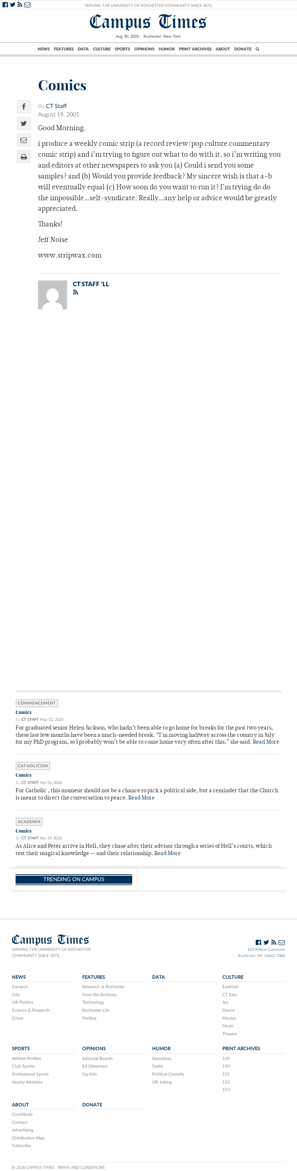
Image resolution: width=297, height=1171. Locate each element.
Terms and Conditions (81, 1168)
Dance (228, 1010)
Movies (229, 1018)
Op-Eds (89, 1074)
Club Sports (23, 1066)
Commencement (37, 703)
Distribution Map (28, 1138)
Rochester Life (95, 1010)
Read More (266, 742)
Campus (20, 987)
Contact (19, 1122)
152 (226, 1082)
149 (226, 1058)
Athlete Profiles (26, 1058)
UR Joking (162, 1082)
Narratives (161, 1058)
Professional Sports (30, 1074)
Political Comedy (168, 1074)
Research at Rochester (103, 987)
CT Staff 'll (91, 284)
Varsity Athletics (27, 1082)
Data (83, 49)
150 (226, 1066)
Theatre (229, 1034)
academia (29, 822)
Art (225, 1002)
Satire (157, 1066)
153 (226, 1090)
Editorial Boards (97, 1058)
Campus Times (148, 21)
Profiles (89, 1018)
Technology (93, 1002)
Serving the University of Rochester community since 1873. (51, 953)
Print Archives (195, 49)
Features (64, 49)
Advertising (22, 1130)
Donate (242, 49)
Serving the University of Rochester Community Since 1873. (149, 6)
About (223, 49)
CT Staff (56, 106)
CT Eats (229, 995)
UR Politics (22, 1002)
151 (226, 1074)
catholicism (33, 766)
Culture (101, 49)
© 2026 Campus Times (33, 1168)
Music (228, 1026)
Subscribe (21, 1145)
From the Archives (99, 995)
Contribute (22, 1114)
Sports (122, 49)
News (44, 49)
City (16, 995)
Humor (167, 49)
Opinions (144, 49)
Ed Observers (95, 1066)
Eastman (230, 987)
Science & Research (31, 1010)
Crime (17, 1018)
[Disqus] (148, 409)
